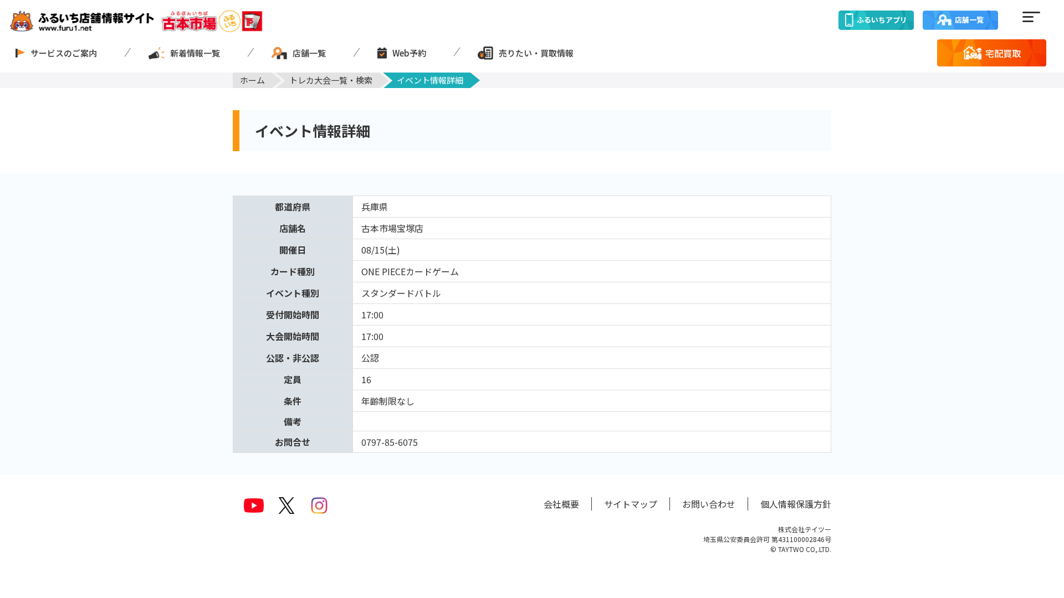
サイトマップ (630, 504)
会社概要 (561, 504)
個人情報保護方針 (795, 504)
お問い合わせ (708, 504)
